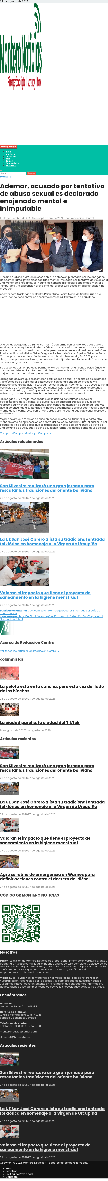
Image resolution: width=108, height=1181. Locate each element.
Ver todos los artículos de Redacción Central (30, 651)
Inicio (8, 151)
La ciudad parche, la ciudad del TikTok (40, 722)
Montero (10, 154)
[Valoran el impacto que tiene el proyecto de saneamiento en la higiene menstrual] (24, 585)
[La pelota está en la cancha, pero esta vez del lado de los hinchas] (9, 679)
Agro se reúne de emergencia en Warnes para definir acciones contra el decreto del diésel (47, 877)
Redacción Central (82, 218)
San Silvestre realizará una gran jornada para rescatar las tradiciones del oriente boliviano (47, 488)
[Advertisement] (54, 125)
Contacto (12, 1177)
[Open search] (1, 170)
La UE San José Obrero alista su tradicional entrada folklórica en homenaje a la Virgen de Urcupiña (52, 542)
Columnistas (12, 163)
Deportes (11, 156)
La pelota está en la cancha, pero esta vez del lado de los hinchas (52, 689)
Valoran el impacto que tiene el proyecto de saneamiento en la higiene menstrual (45, 595)
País (8, 158)
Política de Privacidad (19, 1174)
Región (9, 161)
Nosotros (11, 165)
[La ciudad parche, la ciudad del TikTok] (9, 715)
